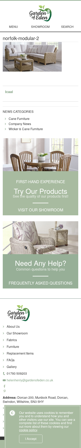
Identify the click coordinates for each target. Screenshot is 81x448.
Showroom (40, 26)
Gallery (12, 366)
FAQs (11, 360)
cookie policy (28, 430)
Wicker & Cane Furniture (26, 129)
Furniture (13, 346)
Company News (20, 124)
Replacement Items (20, 353)
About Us (13, 326)
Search (67, 26)
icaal (9, 91)
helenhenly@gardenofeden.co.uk (30, 380)
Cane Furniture (19, 119)
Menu (13, 26)
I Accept (30, 438)
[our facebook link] (40, 387)
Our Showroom (17, 333)
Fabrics (12, 340)
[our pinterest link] (40, 391)
